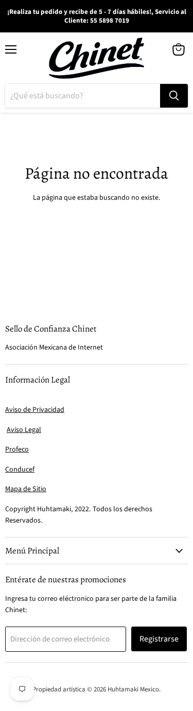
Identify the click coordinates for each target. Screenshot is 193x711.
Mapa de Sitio (25, 489)
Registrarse (159, 639)
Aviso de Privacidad (34, 410)
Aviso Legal (24, 430)
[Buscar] (174, 96)
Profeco (17, 449)
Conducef (19, 469)
